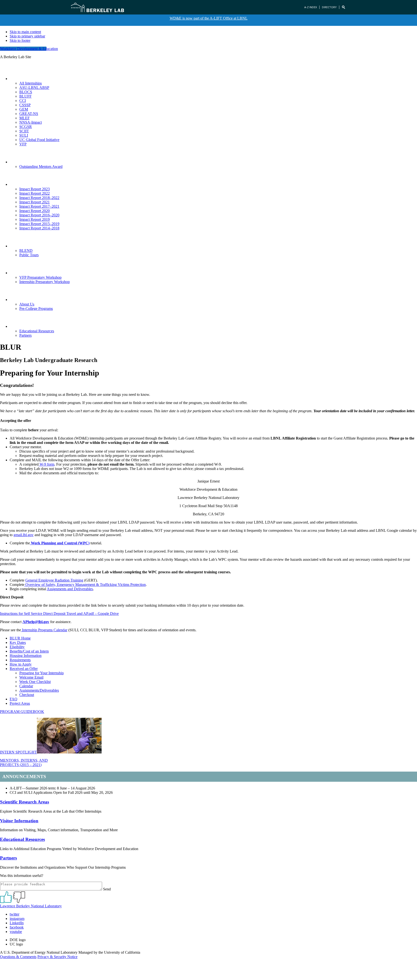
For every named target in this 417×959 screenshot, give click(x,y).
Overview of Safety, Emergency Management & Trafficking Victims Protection (85, 585)
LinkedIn (17, 923)
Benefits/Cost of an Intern (29, 651)
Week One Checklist (35, 682)
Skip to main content (25, 32)
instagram (17, 918)
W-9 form (46, 464)
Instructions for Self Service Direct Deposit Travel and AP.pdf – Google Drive (59, 613)
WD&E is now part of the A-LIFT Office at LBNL (209, 18)
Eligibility (17, 647)
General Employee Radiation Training (54, 580)
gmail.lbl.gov (24, 535)
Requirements (20, 660)
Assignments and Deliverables (70, 589)
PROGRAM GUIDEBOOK (22, 712)
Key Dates (18, 642)
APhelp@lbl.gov (35, 622)
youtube (16, 932)
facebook (17, 927)
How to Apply (21, 664)
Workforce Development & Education (29, 49)
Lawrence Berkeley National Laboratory (31, 906)
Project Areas (20, 703)
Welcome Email (31, 677)
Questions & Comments (18, 957)
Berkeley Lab (97, 7)
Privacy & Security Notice (57, 957)
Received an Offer (24, 669)
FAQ (13, 699)
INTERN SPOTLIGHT (18, 752)
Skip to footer (20, 40)
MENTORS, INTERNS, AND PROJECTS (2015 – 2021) (24, 762)
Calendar (26, 686)
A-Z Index (310, 7)
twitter (14, 914)
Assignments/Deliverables (39, 690)
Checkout (26, 695)
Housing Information (26, 656)
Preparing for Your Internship (41, 673)
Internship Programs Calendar (44, 630)
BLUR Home (20, 638)
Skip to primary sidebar (27, 36)
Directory (329, 7)
